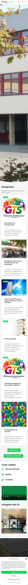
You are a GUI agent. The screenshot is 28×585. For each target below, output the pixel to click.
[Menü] (18, 2)
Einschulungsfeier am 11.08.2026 (10, 430)
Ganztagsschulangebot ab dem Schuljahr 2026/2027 (12, 384)
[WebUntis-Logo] (24, 2)
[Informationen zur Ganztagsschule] (14, 196)
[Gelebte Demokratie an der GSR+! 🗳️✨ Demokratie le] (14, 521)
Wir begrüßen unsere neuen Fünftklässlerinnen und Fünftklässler (12, 262)
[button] (26, 558)
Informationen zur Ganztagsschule (9, 224)
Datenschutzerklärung (12, 582)
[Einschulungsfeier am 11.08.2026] (14, 403)
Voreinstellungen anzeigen (14, 579)
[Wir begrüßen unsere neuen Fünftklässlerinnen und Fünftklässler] (14, 240)
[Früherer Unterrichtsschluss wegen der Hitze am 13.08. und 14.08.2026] (14, 280)
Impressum (19, 582)
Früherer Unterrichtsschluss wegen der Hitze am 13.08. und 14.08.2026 (13, 300)
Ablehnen (14, 576)
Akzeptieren (14, 572)
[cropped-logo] (8, 2)
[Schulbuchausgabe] (14, 320)
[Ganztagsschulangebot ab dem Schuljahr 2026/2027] (14, 356)
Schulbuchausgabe (10, 339)
